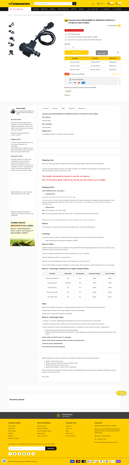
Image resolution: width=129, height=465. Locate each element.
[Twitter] (33, 453)
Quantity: (67, 44)
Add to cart (76, 52)
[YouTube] (28, 453)
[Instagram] (14, 453)
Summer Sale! (94, 9)
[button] (102, 52)
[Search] (55, 3)
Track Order (118, 9)
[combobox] (53, 3)
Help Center (106, 9)
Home (10, 15)
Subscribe (51, 448)
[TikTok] (24, 453)
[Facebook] (10, 453)
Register (68, 91)
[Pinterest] (19, 453)
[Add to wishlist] (118, 52)
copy (119, 25)
